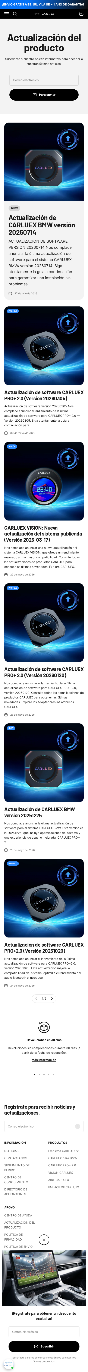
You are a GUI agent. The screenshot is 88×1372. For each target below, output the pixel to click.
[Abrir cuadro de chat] (8, 1364)
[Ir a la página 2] (51, 999)
